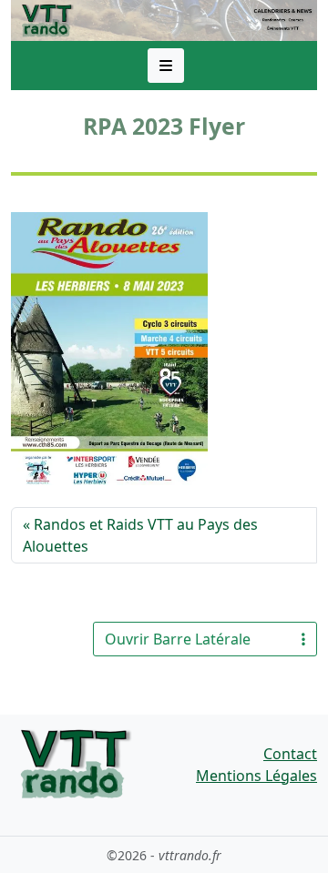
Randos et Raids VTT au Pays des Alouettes (140, 535)
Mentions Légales (256, 776)
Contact (290, 754)
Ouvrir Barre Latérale (178, 639)
